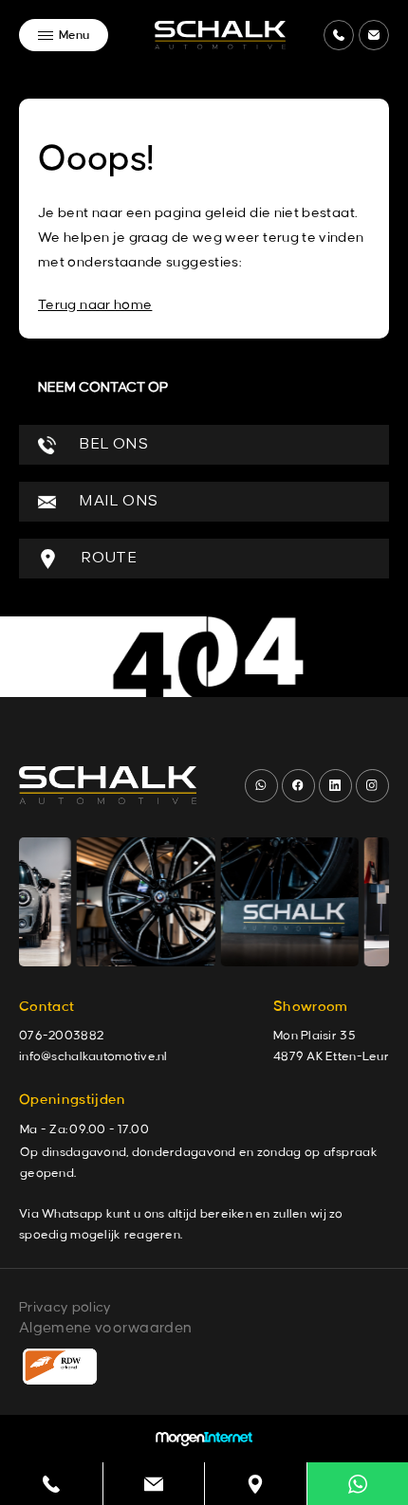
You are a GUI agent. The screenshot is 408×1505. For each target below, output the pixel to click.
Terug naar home (95, 305)
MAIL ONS (116, 501)
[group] (136, 901)
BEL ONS (111, 444)
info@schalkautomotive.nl (93, 1056)
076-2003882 (61, 1035)
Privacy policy (65, 1307)
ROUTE (107, 558)
